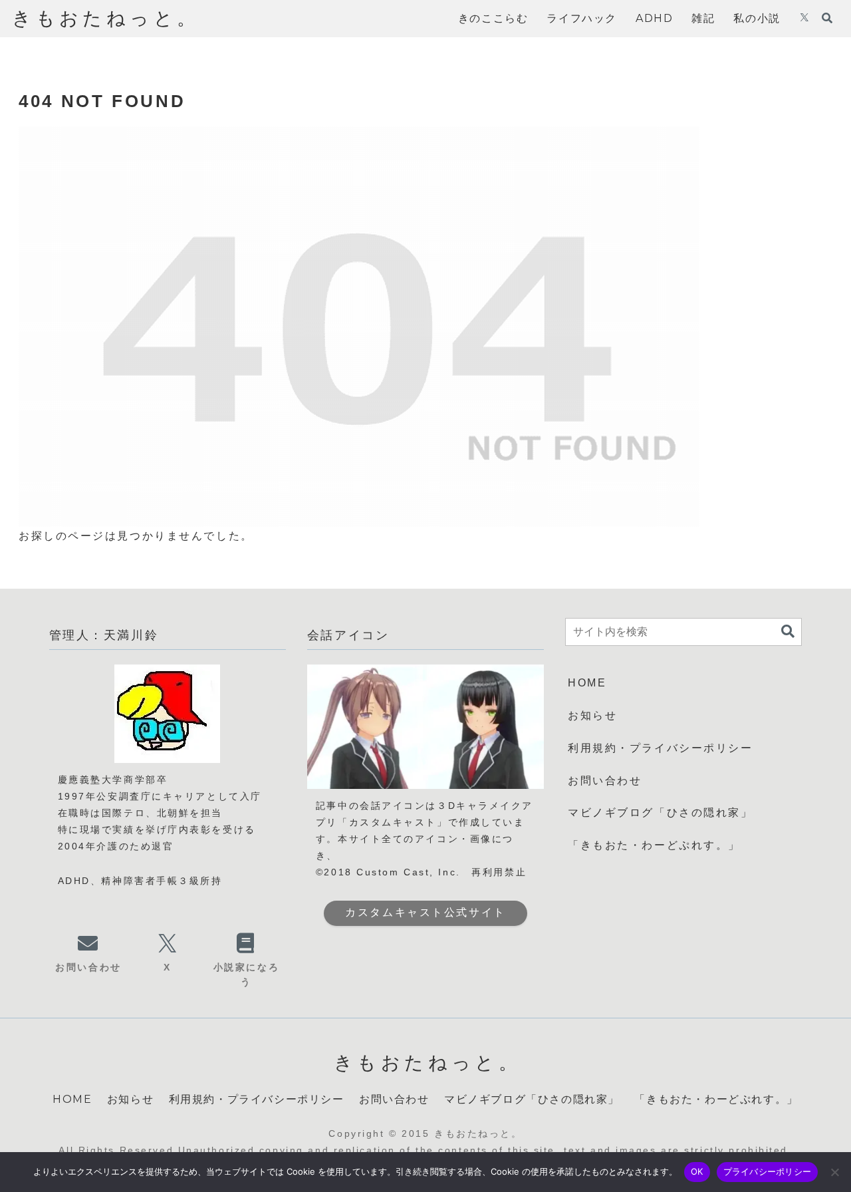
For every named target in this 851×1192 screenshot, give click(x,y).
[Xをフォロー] (804, 18)
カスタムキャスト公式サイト (425, 912)
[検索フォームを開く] (827, 18)
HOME (587, 682)
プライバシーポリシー (767, 1171)
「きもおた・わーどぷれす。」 (654, 845)
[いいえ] (834, 1172)
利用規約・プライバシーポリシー (660, 748)
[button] (788, 631)
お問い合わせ (605, 780)
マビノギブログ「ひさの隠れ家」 (660, 812)
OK (697, 1171)
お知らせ (592, 715)
